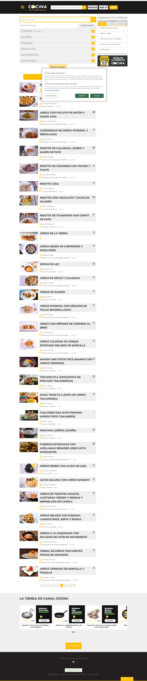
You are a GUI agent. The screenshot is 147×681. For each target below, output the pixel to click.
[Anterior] (41, 585)
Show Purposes (51, 95)
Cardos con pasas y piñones (109, 28)
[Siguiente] (74, 585)
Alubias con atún (105, 33)
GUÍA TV (104, 7)
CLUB (113, 7)
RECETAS (92, 7)
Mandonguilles (105, 49)
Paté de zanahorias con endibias (110, 39)
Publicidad (84, 658)
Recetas (102, 24)
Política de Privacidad (80, 674)
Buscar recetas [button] (58, 67)
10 (71, 585)
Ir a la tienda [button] (74, 646)
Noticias (121, 24)
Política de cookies (93, 674)
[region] (74, 84)
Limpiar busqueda (87, 25)
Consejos (111, 24)
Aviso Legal (69, 674)
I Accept (97, 95)
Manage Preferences (74, 670)
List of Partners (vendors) (52, 90)
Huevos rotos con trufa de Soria (110, 44)
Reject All (82, 95)
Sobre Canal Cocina (65, 658)
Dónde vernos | (76, 658)
